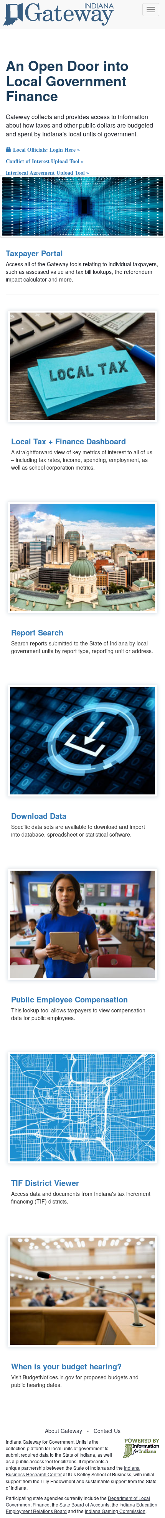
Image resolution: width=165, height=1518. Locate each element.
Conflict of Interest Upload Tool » (45, 161)
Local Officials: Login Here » (45, 150)
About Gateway (63, 1430)
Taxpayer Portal (34, 253)
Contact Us (107, 1430)
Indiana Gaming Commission (115, 1511)
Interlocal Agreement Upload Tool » (47, 173)
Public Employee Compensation (69, 999)
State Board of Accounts (84, 1504)
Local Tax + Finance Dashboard (68, 441)
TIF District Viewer (45, 1182)
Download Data (38, 815)
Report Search (37, 632)
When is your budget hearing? (66, 1366)
